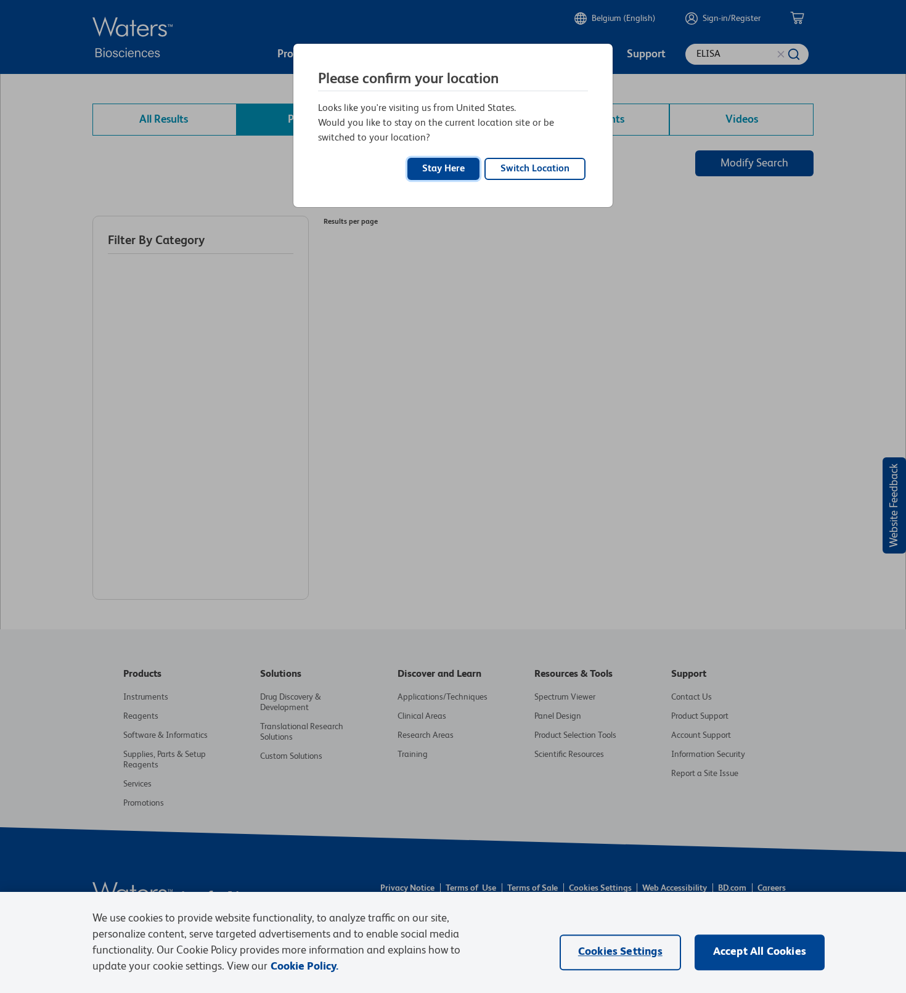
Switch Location (534, 169)
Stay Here (443, 169)
